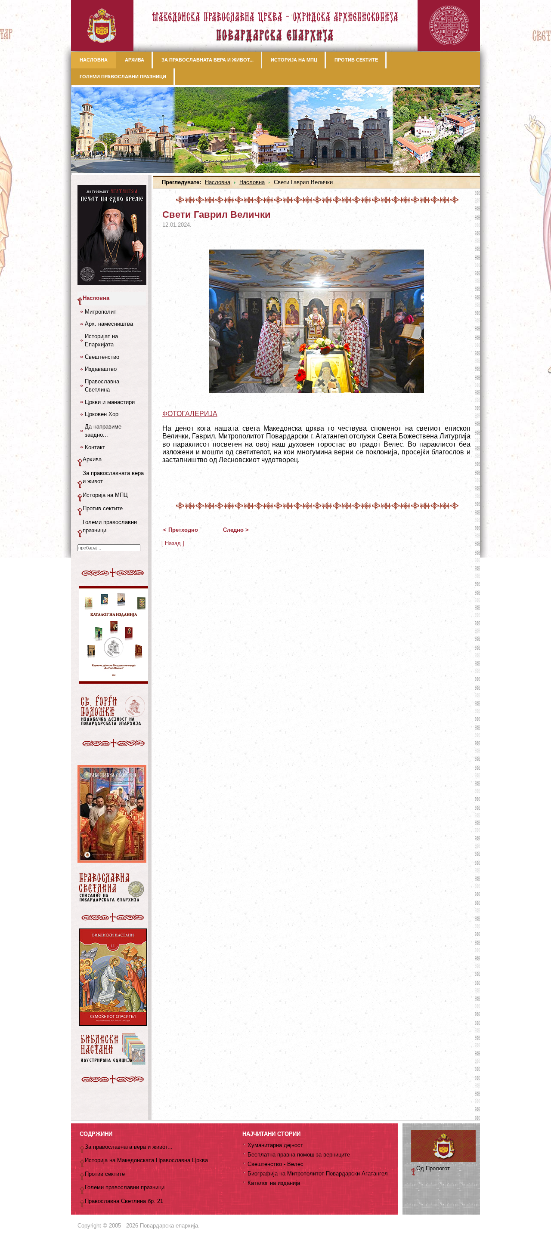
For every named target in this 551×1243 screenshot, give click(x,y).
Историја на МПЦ (105, 495)
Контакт (95, 447)
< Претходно (180, 530)
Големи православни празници (110, 526)
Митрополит (100, 311)
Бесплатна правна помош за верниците (299, 1154)
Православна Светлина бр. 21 (124, 1201)
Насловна (217, 182)
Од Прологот (433, 1168)
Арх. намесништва (109, 324)
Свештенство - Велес (275, 1164)
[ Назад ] (172, 543)
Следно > (236, 530)
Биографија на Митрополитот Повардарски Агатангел (318, 1173)
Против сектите (103, 508)
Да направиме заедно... (103, 430)
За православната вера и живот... (113, 477)
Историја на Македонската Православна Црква (146, 1160)
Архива (92, 459)
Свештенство (102, 357)
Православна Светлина (102, 385)
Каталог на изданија (274, 1183)
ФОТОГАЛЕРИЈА (189, 413)
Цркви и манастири (110, 402)
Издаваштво (101, 369)
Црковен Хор (101, 414)
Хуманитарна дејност (275, 1145)
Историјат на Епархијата (101, 340)
